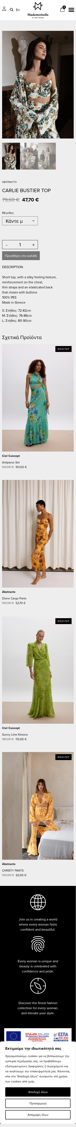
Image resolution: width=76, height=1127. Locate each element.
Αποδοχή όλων (38, 1092)
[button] (11, 10)
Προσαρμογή (38, 1103)
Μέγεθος (8, 212)
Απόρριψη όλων (38, 1115)
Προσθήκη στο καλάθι (21, 255)
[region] (38, 1082)
